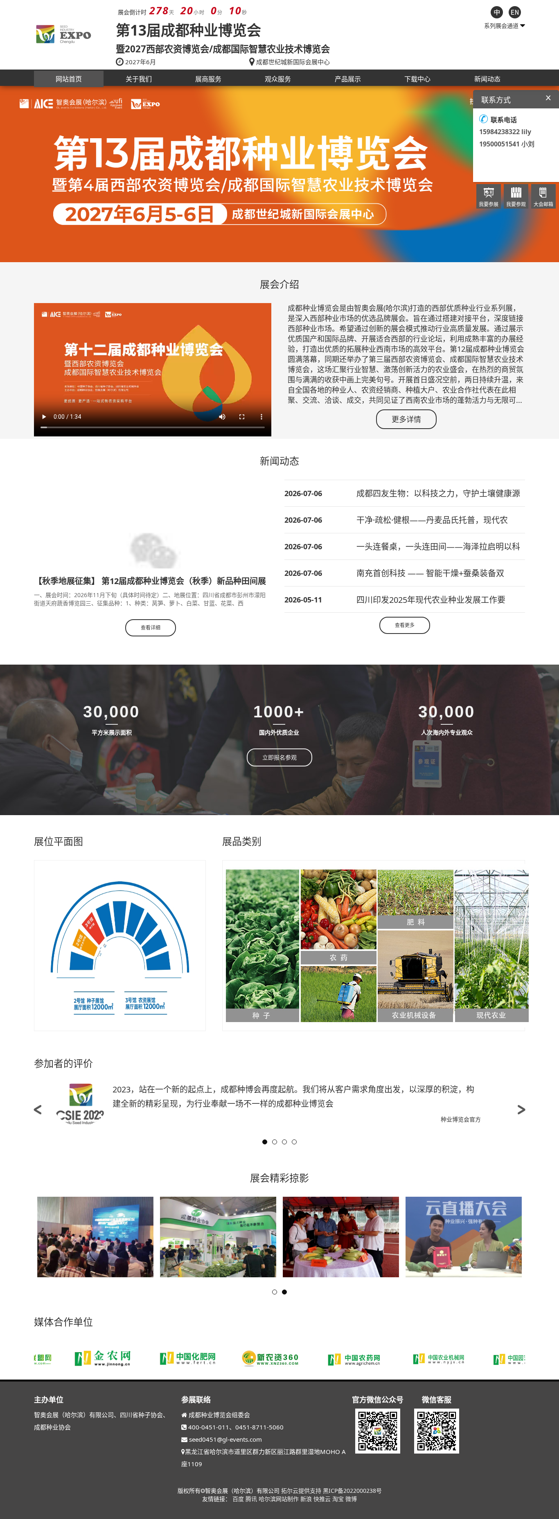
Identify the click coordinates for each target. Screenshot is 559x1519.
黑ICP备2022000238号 (352, 1490)
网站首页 (69, 78)
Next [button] (521, 1109)
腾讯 (252, 1499)
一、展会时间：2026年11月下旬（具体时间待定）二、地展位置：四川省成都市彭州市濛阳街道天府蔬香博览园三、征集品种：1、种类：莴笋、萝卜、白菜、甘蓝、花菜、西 (150, 599)
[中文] (497, 11)
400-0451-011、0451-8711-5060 (236, 1427)
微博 (351, 1499)
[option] (279, 174)
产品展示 (348, 78)
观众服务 (278, 78)
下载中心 (417, 78)
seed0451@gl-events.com (225, 1439)
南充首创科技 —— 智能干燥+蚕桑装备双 (430, 573)
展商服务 (208, 78)
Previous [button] (38, 1109)
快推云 (322, 1499)
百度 (239, 1499)
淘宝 (338, 1499)
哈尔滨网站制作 (279, 1499)
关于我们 (139, 78)
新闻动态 (487, 78)
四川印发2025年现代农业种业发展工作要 (430, 599)
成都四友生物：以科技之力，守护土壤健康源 (438, 493)
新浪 (306, 1499)
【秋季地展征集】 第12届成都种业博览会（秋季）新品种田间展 (150, 580)
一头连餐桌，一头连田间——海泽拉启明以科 (438, 546)
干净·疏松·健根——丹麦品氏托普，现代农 (432, 520)
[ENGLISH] (515, 11)
